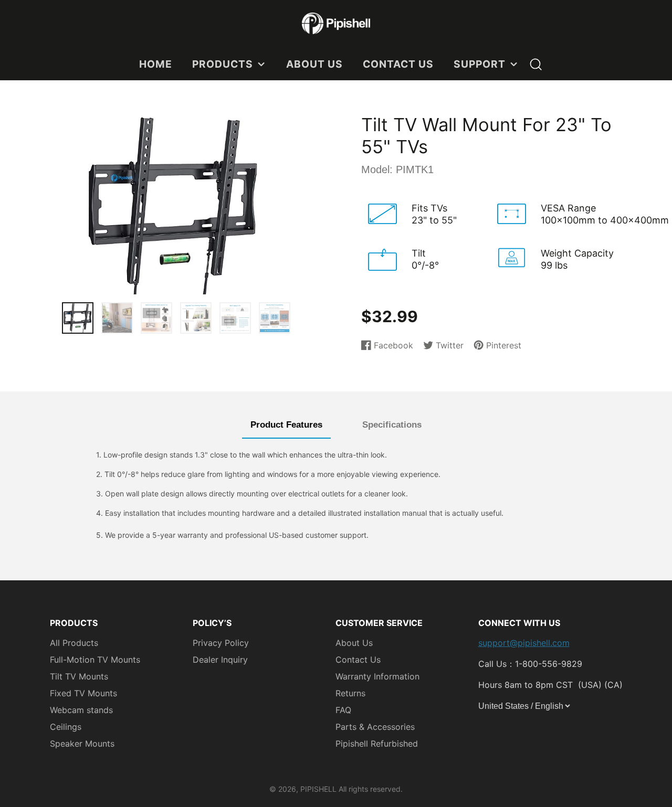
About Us (354, 643)
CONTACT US (398, 64)
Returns (350, 693)
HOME (155, 64)
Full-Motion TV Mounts (95, 659)
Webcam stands (81, 710)
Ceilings (65, 726)
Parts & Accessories (375, 726)
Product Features (286, 425)
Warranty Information (377, 676)
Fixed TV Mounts (83, 693)
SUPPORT (480, 64)
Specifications (392, 425)
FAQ (343, 710)
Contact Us (358, 659)
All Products (74, 643)
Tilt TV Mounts (79, 676)
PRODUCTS (222, 64)
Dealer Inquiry (220, 659)
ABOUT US (314, 64)
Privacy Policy (221, 643)
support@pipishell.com (524, 643)
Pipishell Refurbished (376, 743)
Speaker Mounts (82, 743)
